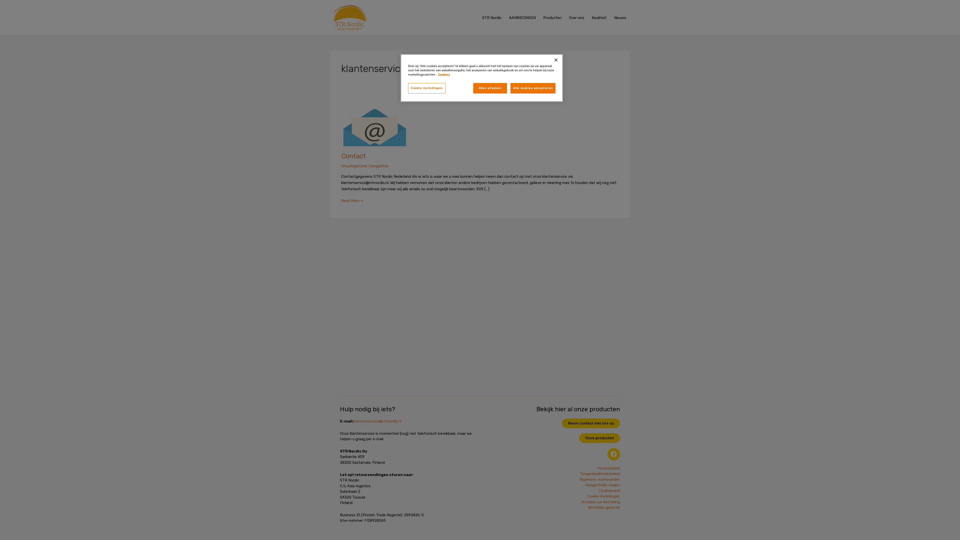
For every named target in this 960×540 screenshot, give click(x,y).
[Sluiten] (556, 60)
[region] (481, 78)
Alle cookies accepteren (533, 88)
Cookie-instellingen (427, 88)
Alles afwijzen (490, 88)
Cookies (444, 74)
